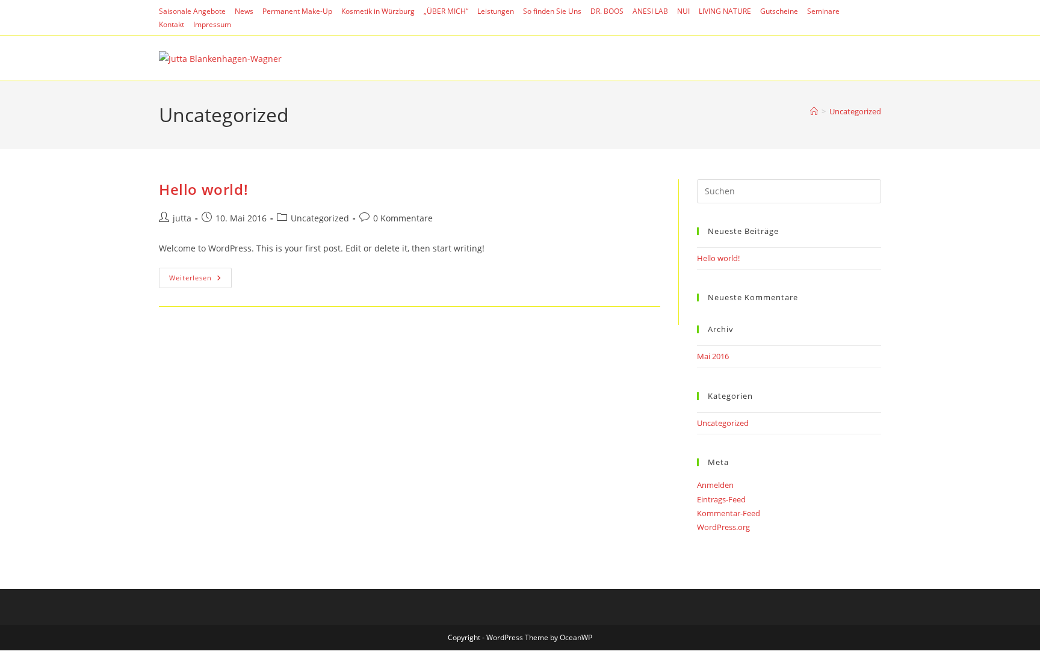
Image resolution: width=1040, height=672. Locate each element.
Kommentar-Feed (728, 513)
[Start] (814, 111)
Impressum (212, 24)
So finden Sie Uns (552, 11)
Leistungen (495, 11)
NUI (683, 11)
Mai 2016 (713, 356)
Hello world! (203, 189)
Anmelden (715, 484)
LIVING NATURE (725, 11)
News (244, 11)
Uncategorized (855, 111)
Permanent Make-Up (297, 11)
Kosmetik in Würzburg (378, 11)
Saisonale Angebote (192, 11)
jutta (182, 218)
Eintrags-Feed (721, 499)
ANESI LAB (650, 11)
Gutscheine (779, 11)
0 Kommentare (403, 218)
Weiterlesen (200, 280)
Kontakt (171, 24)
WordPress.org (723, 527)
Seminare (823, 11)
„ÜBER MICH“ (446, 11)
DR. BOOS (607, 11)
